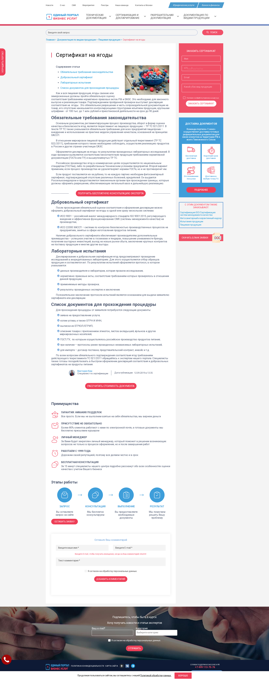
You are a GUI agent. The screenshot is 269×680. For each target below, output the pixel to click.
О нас (62, 5)
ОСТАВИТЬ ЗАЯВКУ (64, 521)
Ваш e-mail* (98, 628)
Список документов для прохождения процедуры (89, 87)
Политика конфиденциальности (87, 666)
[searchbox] (149, 632)
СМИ (74, 5)
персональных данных (125, 571)
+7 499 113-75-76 (205, 667)
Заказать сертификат (201, 103)
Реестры (105, 5)
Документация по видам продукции (197, 16)
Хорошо (183, 675)
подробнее (201, 190)
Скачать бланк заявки (195, 237)
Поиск (213, 32)
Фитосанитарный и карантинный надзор (201, 218)
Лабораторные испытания (75, 82)
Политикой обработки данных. (155, 675)
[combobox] (156, 633)
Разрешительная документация (162, 16)
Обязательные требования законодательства (86, 72)
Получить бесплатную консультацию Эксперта (111, 193)
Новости (49, 5)
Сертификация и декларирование (127, 16)
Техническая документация (96, 16)
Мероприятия (88, 5)
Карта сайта (111, 666)
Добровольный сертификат (76, 77)
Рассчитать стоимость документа (110, 386)
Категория (142, 628)
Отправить (134, 648)
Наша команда (121, 5)
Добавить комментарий (110, 579)
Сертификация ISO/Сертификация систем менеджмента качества (197, 213)
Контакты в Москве (143, 5)
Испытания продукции (191, 221)
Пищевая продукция (190, 224)
